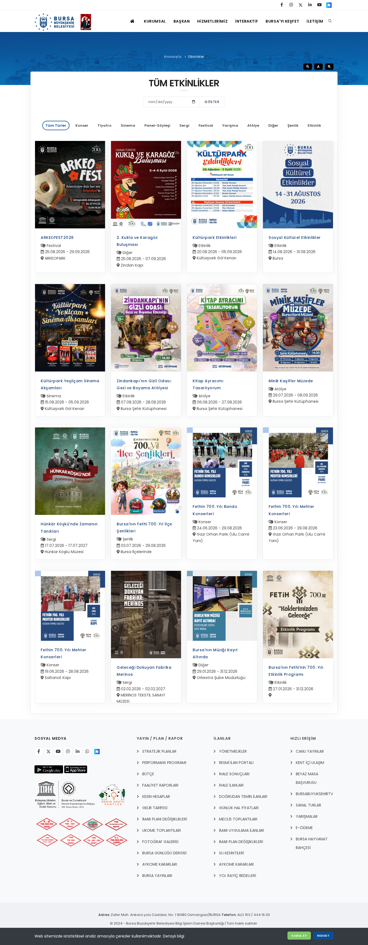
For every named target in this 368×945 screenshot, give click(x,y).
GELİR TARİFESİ (154, 807)
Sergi (184, 125)
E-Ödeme (304, 827)
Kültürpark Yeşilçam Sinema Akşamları (70, 384)
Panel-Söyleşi (157, 125)
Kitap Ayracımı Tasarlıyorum (208, 384)
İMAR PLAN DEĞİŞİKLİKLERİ (241, 841)
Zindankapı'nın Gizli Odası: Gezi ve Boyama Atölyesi (144, 384)
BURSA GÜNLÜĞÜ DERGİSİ (164, 853)
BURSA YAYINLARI (157, 875)
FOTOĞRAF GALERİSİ (160, 841)
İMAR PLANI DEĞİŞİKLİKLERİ (164, 819)
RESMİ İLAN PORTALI (236, 762)
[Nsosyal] (97, 751)
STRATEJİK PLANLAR (159, 751)
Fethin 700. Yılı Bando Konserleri (215, 510)
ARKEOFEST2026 (57, 237)
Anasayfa (172, 56)
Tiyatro (105, 125)
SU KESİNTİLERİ (231, 853)
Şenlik (292, 125)
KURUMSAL (155, 21)
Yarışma (230, 125)
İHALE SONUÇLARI (234, 774)
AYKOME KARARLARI (159, 864)
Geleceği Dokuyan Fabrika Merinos (144, 671)
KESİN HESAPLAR (156, 796)
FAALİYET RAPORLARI (160, 785)
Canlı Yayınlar (310, 751)
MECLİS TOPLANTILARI (238, 819)
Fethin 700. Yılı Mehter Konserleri (291, 510)
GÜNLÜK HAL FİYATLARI (239, 807)
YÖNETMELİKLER (233, 751)
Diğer (273, 125)
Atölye (253, 125)
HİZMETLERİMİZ (212, 21)
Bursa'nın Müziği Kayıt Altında (215, 653)
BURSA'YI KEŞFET (282, 21)
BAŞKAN (181, 21)
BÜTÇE (148, 774)
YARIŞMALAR (307, 816)
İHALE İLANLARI (231, 785)
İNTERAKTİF (246, 21)
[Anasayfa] (65, 21)
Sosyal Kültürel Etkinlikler (295, 237)
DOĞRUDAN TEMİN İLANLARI (243, 796)
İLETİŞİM (315, 21)
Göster (211, 102)
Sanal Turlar (308, 805)
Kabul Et (299, 935)
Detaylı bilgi (173, 936)
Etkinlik (314, 125)
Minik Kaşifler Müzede (291, 381)
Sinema (128, 125)
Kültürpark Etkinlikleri (215, 237)
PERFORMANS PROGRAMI (164, 762)
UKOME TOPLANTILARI (161, 830)
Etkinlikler (196, 56)
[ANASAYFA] (133, 21)
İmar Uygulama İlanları (241, 830)
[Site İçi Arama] (330, 21)
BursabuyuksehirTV (314, 794)
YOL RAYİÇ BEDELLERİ (237, 875)
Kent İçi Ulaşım (310, 762)
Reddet (323, 935)
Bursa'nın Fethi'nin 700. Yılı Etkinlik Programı (296, 671)
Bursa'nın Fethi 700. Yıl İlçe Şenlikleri (144, 527)
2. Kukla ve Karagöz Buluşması (137, 241)
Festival (206, 125)
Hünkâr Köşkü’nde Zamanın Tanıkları (69, 527)
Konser (81, 125)
